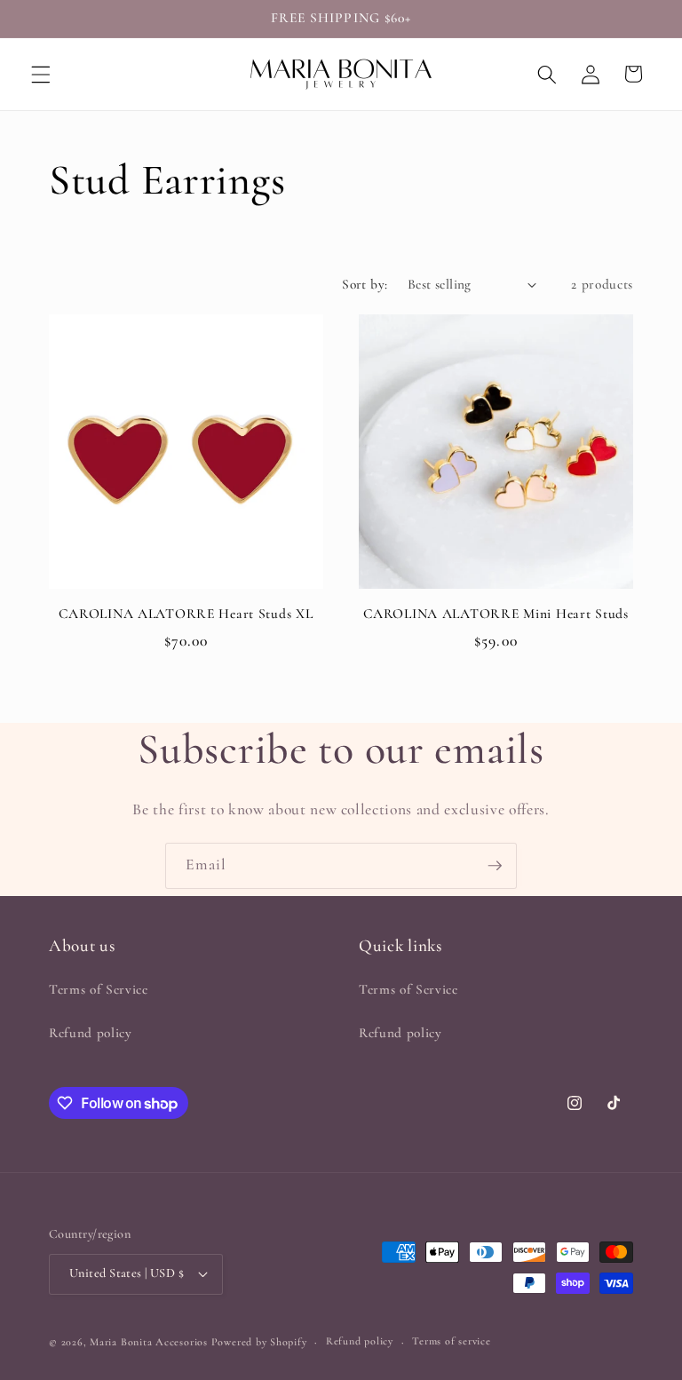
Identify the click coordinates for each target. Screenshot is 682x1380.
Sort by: (365, 284)
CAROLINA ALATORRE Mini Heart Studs (495, 614)
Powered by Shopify (259, 1342)
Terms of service (451, 1341)
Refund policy (90, 1033)
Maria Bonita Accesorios (150, 1342)
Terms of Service (98, 989)
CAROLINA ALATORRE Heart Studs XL (186, 614)
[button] (41, 73)
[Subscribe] (494, 866)
